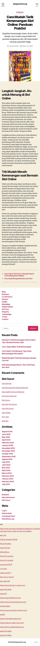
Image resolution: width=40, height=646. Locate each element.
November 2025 (8, 451)
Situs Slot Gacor (8, 497)
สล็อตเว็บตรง (4, 552)
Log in (4, 511)
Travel (4, 317)
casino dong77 (5, 573)
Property (5, 312)
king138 (3, 535)
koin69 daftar (5, 606)
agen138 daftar (5, 589)
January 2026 (7, 445)
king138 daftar (5, 544)
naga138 (3, 594)
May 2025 (6, 468)
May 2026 (6, 437)
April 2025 (6, 470)
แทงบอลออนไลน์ (6, 564)
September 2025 (9, 456)
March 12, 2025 (28, 46)
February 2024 (8, 481)
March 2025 (7, 473)
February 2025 (8, 476)
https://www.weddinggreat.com (12, 627)
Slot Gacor (6, 400)
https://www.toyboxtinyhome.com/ (13, 602)
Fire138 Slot (6, 384)
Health (4, 302)
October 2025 (7, 454)
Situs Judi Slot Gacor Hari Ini (13, 392)
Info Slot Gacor (8, 409)
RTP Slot (5, 421)
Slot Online (6, 413)
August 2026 (7, 431)
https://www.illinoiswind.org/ (10, 619)
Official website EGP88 (8, 539)
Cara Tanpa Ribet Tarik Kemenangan (16, 347)
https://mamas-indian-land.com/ (12, 623)
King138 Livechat (6, 556)
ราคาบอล (3, 569)
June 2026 (6, 434)
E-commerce (7, 297)
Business (20, 12)
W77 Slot (5, 417)
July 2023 (6, 484)
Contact (5, 319)
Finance (5, 299)
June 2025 (6, 465)
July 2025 (6, 462)
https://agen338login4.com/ (10, 598)
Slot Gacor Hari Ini (9, 396)
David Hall (15, 46)
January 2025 (7, 479)
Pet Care (5, 309)
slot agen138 (5, 581)
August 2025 (7, 459)
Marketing (6, 304)
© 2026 (11, 642)
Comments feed (8, 516)
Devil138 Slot (5, 548)
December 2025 (8, 448)
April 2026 (6, 440)
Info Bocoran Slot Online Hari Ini (15, 388)
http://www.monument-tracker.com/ (13, 610)
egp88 (2, 614)
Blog (3, 292)
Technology (6, 314)
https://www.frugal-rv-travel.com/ (12, 585)
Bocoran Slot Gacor (9, 404)
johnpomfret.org (20, 4)
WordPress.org (8, 519)
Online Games (7, 307)
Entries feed (7, 513)
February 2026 (8, 443)
